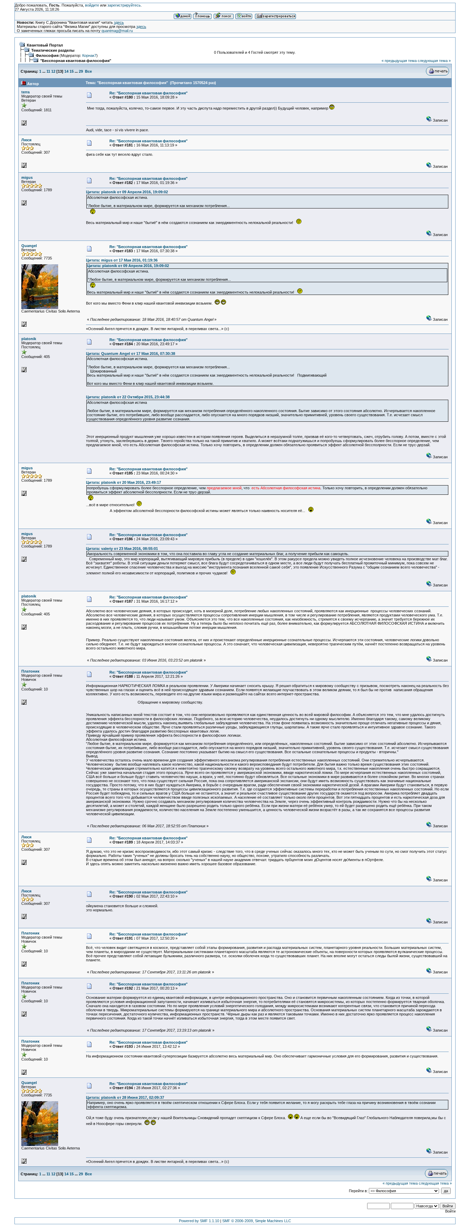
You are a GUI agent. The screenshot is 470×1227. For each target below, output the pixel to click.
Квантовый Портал (45, 45)
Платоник (30, 671)
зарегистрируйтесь (124, 5)
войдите (92, 5)
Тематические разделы (52, 50)
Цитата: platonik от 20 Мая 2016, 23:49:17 (123, 482)
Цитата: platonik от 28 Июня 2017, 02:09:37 (125, 1097)
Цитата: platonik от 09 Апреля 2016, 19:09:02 (127, 192)
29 (81, 71)
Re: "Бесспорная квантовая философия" (148, 93)
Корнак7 (89, 55)
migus (27, 177)
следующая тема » (434, 61)
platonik (28, 339)
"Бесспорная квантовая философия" (75, 61)
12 (53, 71)
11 (48, 71)
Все (88, 71)
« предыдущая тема (399, 61)
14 (66, 71)
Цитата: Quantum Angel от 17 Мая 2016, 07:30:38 (130, 353)
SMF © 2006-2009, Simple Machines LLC (256, 1221)
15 (72, 71)
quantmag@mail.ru (117, 31)
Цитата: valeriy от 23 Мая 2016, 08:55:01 (122, 548)
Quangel (29, 246)
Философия (47, 55)
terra (25, 92)
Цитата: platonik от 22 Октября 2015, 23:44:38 (128, 397)
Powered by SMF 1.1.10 (199, 1221)
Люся (26, 140)
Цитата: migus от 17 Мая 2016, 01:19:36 (122, 260)
